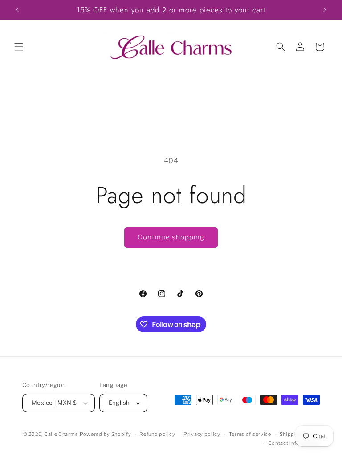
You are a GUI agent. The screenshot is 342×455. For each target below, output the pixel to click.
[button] (18, 46)
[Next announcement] (324, 10)
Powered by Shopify (105, 434)
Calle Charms (61, 434)
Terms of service (250, 434)
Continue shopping (171, 237)
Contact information (294, 443)
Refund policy (157, 434)
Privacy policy (201, 434)
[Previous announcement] (17, 10)
